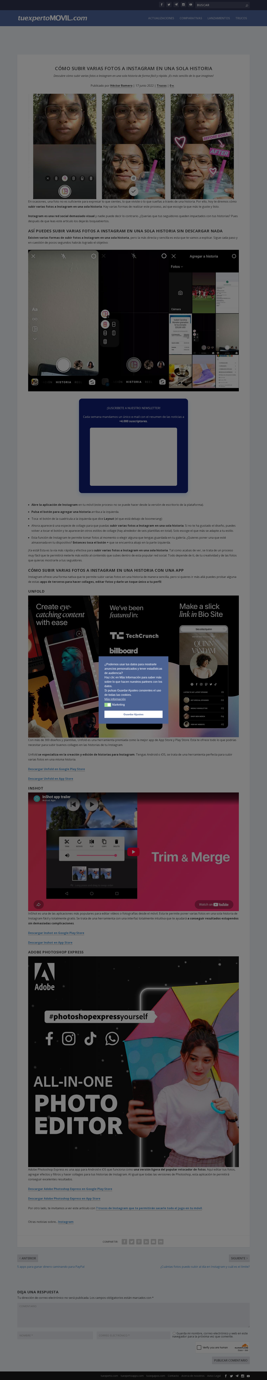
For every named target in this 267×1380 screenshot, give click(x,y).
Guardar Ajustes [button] (133, 714)
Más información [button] (115, 699)
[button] (107, 705)
